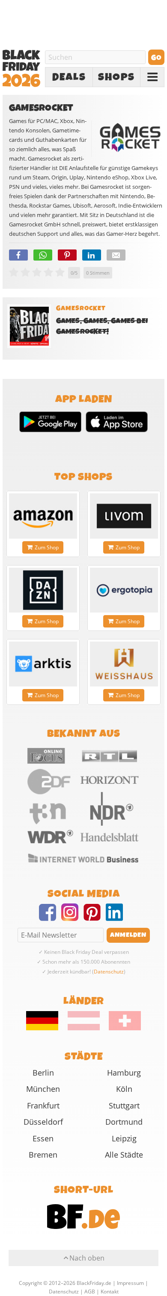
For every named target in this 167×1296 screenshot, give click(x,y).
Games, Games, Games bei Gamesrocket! (102, 326)
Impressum (130, 1283)
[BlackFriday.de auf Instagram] (72, 917)
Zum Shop (47, 547)
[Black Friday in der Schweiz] (121, 1028)
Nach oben (86, 1258)
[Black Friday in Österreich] (84, 1028)
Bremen (43, 1154)
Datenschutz (109, 971)
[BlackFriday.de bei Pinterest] (95, 917)
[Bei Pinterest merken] (67, 255)
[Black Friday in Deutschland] (46, 1028)
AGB (89, 1291)
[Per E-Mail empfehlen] (116, 255)
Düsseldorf (43, 1122)
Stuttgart (124, 1105)
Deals (69, 77)
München (43, 1089)
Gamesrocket (81, 308)
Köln (124, 1089)
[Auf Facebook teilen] (18, 255)
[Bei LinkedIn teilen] (91, 255)
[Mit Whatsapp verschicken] (42, 255)
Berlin (43, 1072)
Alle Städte (124, 1154)
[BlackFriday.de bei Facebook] (50, 917)
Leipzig (124, 1138)
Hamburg (124, 1072)
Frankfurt (43, 1105)
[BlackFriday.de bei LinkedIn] (117, 917)
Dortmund (124, 1122)
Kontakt (110, 1291)
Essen (43, 1138)
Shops (116, 77)
